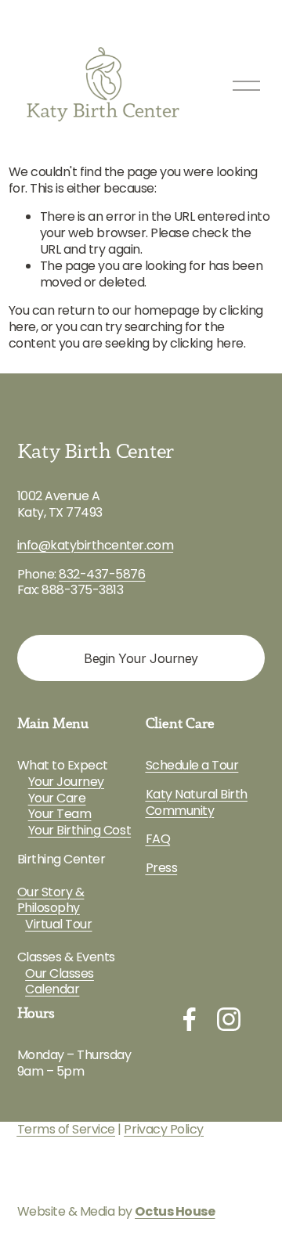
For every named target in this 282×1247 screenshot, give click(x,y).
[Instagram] (228, 1019)
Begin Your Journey (140, 658)
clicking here (207, 343)
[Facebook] (189, 1019)
